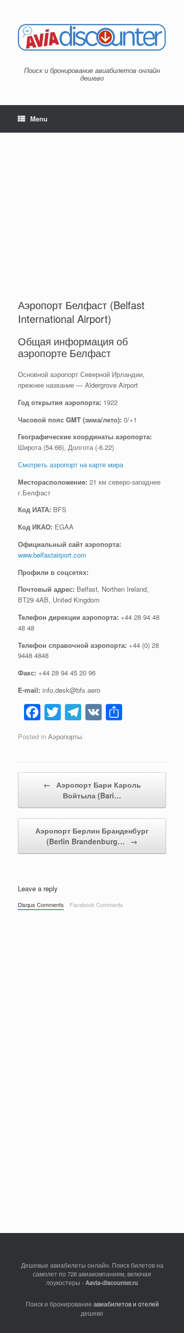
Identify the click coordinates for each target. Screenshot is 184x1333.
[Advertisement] (92, 206)
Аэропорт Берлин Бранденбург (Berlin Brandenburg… (92, 835)
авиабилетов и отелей (126, 1304)
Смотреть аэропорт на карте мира (70, 464)
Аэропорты (65, 736)
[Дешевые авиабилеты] (92, 37)
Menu (39, 118)
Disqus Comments (41, 904)
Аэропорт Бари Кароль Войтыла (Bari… (92, 789)
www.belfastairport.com (52, 555)
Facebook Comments (96, 904)
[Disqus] (92, 1057)
